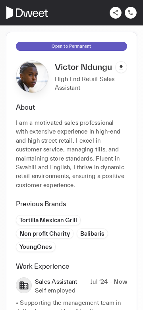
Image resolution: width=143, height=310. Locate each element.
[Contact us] (131, 13)
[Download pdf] (121, 67)
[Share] (116, 13)
